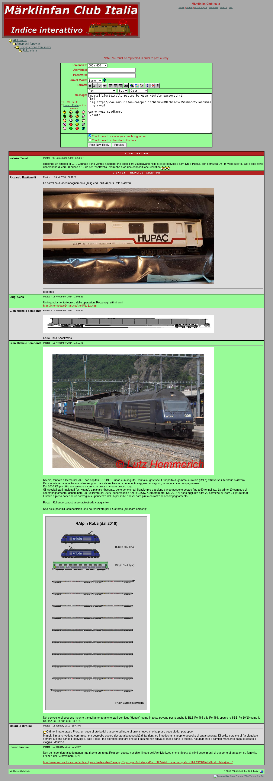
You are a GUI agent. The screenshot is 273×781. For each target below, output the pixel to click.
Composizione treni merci (35, 47)
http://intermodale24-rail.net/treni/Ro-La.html (70, 305)
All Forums (20, 40)
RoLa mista (30, 50)
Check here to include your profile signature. (119, 136)
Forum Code (70, 105)
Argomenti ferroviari (28, 43)
